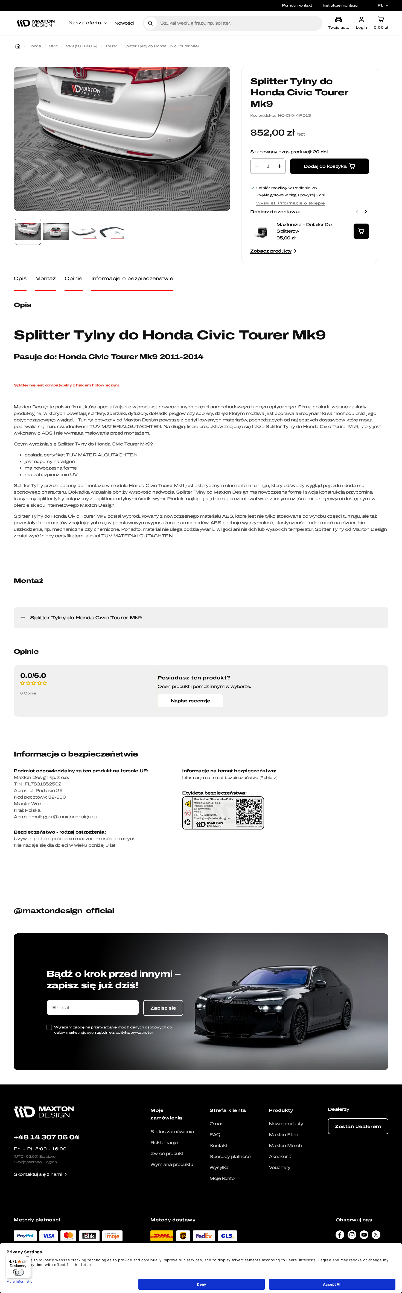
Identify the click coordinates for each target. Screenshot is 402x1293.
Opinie (74, 278)
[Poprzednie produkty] (357, 211)
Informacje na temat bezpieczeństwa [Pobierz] (229, 778)
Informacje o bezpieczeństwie (132, 278)
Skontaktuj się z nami (38, 1174)
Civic (53, 46)
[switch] (18, 1272)
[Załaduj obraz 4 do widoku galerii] (111, 232)
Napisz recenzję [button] (190, 700)
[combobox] (239, 23)
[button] (88, 23)
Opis (20, 278)
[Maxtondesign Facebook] (340, 1236)
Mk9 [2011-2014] (81, 46)
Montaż (45, 278)
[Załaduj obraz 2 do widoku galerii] (56, 232)
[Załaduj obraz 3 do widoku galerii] (84, 232)
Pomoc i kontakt (297, 5)
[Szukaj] (150, 23)
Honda (34, 46)
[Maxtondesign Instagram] (352, 1236)
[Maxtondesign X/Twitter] (376, 1236)
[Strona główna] (18, 46)
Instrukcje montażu (340, 5)
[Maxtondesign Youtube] (364, 1236)
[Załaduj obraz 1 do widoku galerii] (28, 232)
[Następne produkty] (365, 211)
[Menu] (27, 1258)
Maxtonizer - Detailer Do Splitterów (303, 227)
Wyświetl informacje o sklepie (290, 203)
